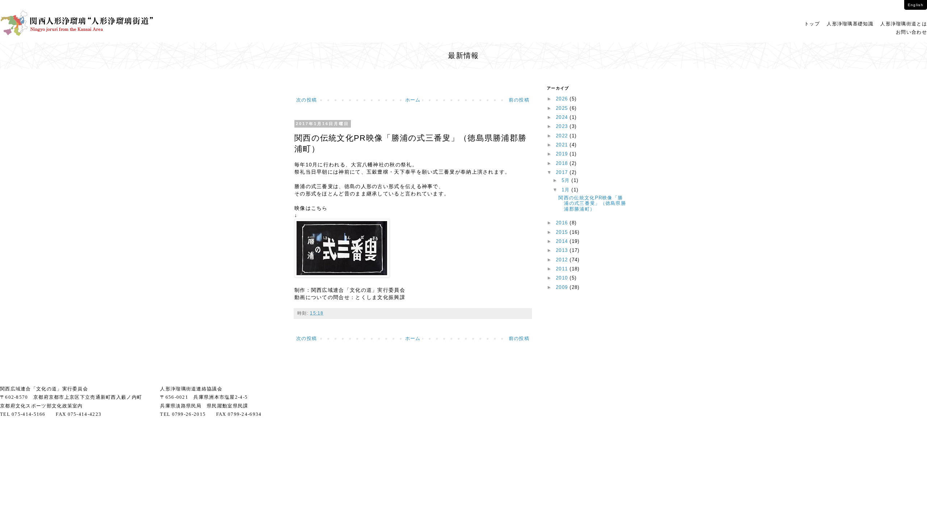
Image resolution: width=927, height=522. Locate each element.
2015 (563, 232)
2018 (563, 163)
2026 (563, 99)
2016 (563, 222)
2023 (563, 126)
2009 (563, 287)
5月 (567, 180)
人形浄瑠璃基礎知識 (850, 23)
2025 (563, 108)
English (915, 5)
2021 (563, 145)
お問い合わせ (911, 32)
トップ (812, 23)
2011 (563, 269)
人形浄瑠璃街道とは (903, 23)
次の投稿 (306, 100)
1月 (567, 189)
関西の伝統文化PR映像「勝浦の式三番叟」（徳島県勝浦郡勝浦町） (592, 203)
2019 (563, 154)
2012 (563, 259)
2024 (563, 117)
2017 (563, 172)
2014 (563, 241)
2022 (563, 135)
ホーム (413, 100)
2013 (563, 250)
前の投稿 (519, 100)
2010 (563, 278)
